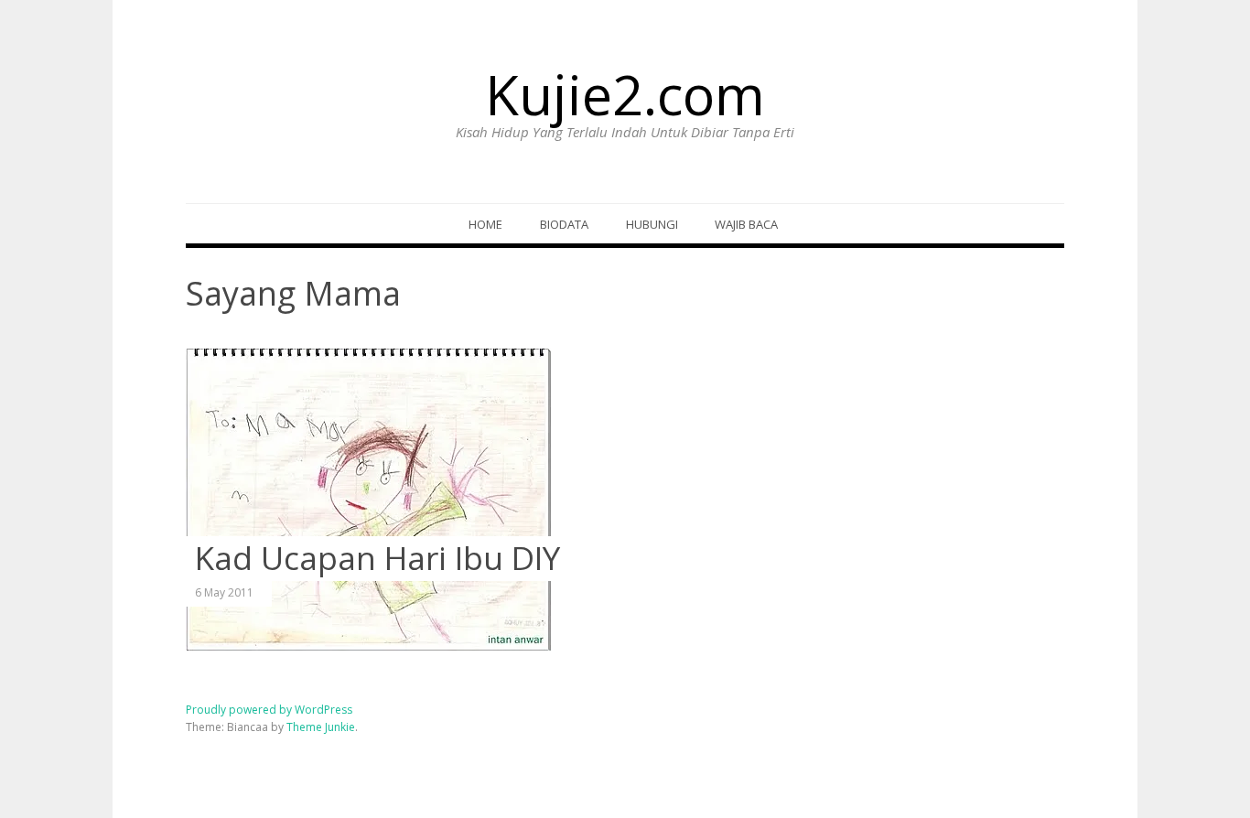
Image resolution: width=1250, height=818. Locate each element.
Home (485, 224)
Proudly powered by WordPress (269, 709)
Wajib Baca (746, 224)
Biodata (564, 224)
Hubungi (652, 224)
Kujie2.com (625, 94)
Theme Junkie (320, 727)
